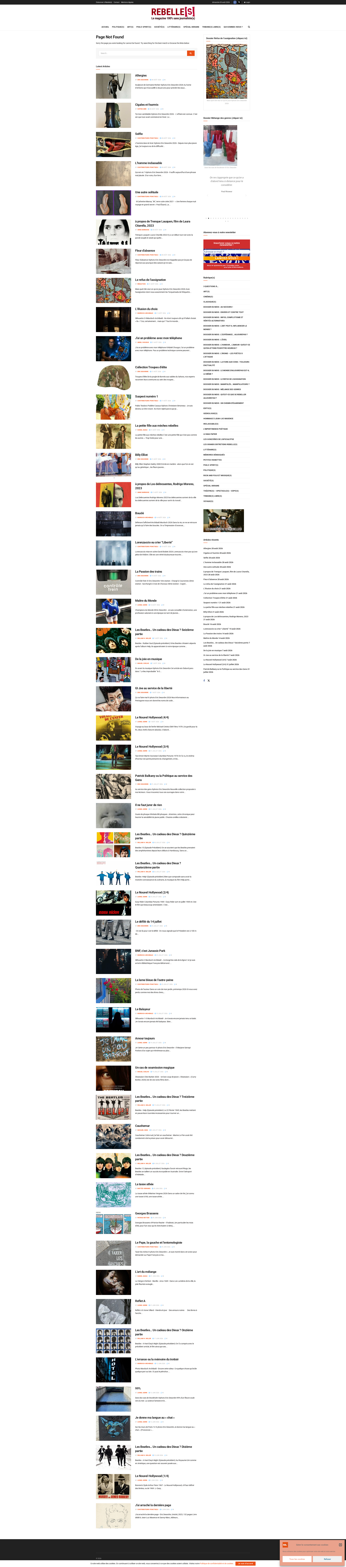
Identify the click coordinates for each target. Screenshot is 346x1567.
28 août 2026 (156, 80)
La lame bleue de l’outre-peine (154, 980)
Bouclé (139, 513)
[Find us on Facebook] (235, 2)
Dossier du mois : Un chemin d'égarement (223, 403)
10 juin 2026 (158, 1455)
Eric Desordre (142, 80)
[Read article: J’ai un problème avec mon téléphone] (113, 348)
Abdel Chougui (143, 342)
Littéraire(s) (173, 27)
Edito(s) (207, 408)
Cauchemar (142, 1126)
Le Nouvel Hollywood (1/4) (152, 1476)
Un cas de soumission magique (154, 1067)
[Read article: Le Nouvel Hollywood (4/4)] (113, 728)
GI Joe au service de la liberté (153, 688)
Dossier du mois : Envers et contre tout (223, 312)
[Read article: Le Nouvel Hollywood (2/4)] (113, 903)
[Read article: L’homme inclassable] (113, 173)
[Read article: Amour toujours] (113, 1049)
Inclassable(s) (210, 424)
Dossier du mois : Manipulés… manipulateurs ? (226, 384)
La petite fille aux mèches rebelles (156, 425)
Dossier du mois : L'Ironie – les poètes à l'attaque (223, 355)
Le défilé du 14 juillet (148, 921)
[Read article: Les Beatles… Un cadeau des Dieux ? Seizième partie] (113, 640)
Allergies (141, 75)
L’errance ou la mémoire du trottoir (157, 1359)
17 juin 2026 (158, 1338)
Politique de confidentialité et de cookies (216, 1563)
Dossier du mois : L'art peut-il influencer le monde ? (225, 327)
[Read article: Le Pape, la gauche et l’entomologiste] (113, 1253)
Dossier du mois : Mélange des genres (222, 389)
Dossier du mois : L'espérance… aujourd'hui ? (225, 334)
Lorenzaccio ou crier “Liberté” (154, 542)
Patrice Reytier (143, 1218)
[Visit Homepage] (173, 14)
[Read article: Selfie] (113, 144)
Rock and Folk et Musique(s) (217, 475)
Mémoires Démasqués (214, 455)
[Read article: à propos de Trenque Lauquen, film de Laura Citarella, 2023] (113, 232)
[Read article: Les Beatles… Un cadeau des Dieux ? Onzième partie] (113, 1340)
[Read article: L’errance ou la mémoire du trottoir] (113, 1370)
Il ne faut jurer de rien (148, 805)
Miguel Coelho (143, 663)
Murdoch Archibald (145, 313)
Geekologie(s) (210, 413)
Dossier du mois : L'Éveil (215, 340)
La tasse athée (144, 1184)
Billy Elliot (141, 455)
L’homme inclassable (148, 163)
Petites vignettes (212, 460)
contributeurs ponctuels (147, 138)
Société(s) (159, 27)
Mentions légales (127, 2)
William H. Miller (144, 638)
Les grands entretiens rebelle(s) (220, 444)
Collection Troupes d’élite (151, 367)
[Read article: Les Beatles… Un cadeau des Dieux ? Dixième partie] (113, 1457)
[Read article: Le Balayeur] (113, 1019)
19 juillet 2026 (161, 1013)
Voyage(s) (208, 501)
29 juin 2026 (157, 1188)
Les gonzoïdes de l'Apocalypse (218, 439)
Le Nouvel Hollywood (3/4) (152, 746)
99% (138, 1388)
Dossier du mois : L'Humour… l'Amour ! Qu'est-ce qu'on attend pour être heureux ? (226, 346)
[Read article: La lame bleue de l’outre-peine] (113, 990)
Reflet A (140, 1301)
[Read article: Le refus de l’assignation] (113, 290)
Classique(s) (209, 302)
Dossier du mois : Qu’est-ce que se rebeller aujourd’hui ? (224, 396)
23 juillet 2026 (156, 897)
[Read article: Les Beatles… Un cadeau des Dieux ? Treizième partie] (113, 1107)
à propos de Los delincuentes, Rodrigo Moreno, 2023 (225, 616)
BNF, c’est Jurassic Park (150, 950)
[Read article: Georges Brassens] (113, 1224)
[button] (340, 1544)
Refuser (327, 1559)
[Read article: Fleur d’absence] (113, 261)
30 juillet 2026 (159, 842)
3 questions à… (210, 286)
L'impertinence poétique (215, 429)
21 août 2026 (153, 284)
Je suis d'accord (245, 1564)
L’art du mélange (145, 1271)
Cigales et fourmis (146, 104)
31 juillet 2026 (156, 751)
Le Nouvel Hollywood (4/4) (152, 717)
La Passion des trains (148, 571)
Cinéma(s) (208, 297)
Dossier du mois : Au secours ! (218, 307)
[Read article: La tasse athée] (113, 1194)
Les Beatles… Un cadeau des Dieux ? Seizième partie (225, 643)
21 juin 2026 (154, 1276)
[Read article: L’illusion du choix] (113, 319)
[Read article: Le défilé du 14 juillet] (113, 932)
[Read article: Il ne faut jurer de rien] (113, 815)
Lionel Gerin (142, 605)
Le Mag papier (210, 434)
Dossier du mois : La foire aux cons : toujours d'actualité (226, 363)
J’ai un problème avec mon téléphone (158, 338)
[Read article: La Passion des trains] (113, 582)
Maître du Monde (146, 600)
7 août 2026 (158, 638)
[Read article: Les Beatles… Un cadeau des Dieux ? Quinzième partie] (113, 844)
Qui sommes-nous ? (233, 27)
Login (248, 2)
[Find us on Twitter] (239, 2)
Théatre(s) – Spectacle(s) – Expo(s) (221, 491)
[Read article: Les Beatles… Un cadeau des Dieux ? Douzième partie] (113, 1165)
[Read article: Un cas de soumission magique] (113, 1078)
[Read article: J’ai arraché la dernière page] (113, 1515)
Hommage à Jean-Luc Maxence (218, 418)
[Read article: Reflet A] (113, 1311)
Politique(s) (118, 27)
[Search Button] (249, 27)
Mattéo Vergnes (143, 1188)
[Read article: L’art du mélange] (113, 1282)
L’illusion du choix (146, 309)
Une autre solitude (146, 192)
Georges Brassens (146, 1213)
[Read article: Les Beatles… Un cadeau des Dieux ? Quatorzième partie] (113, 873)
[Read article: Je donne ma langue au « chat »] (113, 1428)
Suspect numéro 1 (146, 396)
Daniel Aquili (142, 430)
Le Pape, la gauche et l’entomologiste (158, 1242)
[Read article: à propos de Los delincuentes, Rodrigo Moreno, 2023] (113, 494)
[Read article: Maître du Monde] (113, 611)
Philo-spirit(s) (143, 27)
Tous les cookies (297, 1559)
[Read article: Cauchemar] (113, 1136)
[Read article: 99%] (113, 1399)
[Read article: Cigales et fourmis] (113, 115)
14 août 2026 (156, 576)
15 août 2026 (166, 546)
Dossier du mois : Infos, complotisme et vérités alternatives (223, 319)
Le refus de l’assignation (150, 280)
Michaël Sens (142, 1130)
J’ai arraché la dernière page (153, 1505)
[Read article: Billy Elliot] (113, 465)
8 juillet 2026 (156, 1130)
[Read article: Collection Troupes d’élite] (113, 377)
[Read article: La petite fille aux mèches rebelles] (113, 436)
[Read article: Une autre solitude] (113, 202)
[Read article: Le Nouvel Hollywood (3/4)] (113, 757)
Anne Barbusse (143, 230)
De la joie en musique (148, 659)
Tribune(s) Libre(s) (211, 27)
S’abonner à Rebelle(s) (104, 2)
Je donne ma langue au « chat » (155, 1417)
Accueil (105, 27)
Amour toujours (145, 1038)
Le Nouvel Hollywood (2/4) (152, 892)
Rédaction (141, 284)
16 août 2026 (161, 517)
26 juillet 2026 (159, 872)
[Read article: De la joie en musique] (113, 669)
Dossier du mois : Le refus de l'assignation (224, 379)
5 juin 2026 (154, 1480)
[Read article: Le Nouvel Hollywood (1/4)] (113, 1486)
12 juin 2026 (160, 1363)
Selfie (139, 134)
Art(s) (130, 27)
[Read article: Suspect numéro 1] (113, 407)
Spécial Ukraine (191, 27)
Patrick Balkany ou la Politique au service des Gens (225, 669)
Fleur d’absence (145, 250)
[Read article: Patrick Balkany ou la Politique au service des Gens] (113, 786)
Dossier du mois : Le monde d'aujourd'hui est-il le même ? (226, 372)
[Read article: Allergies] (113, 86)
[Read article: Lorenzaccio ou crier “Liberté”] (113, 553)
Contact (116, 2)
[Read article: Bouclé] (113, 523)
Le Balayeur (142, 1009)
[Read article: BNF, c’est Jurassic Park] (113, 961)
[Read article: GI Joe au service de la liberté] (113, 698)
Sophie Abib (141, 109)
